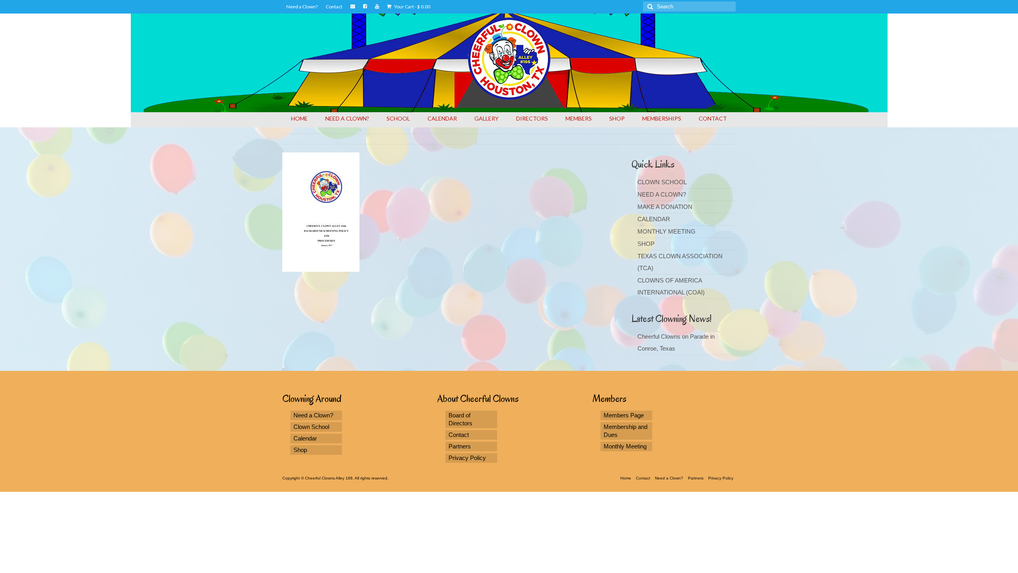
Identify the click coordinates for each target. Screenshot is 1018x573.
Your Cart (411, 7)
